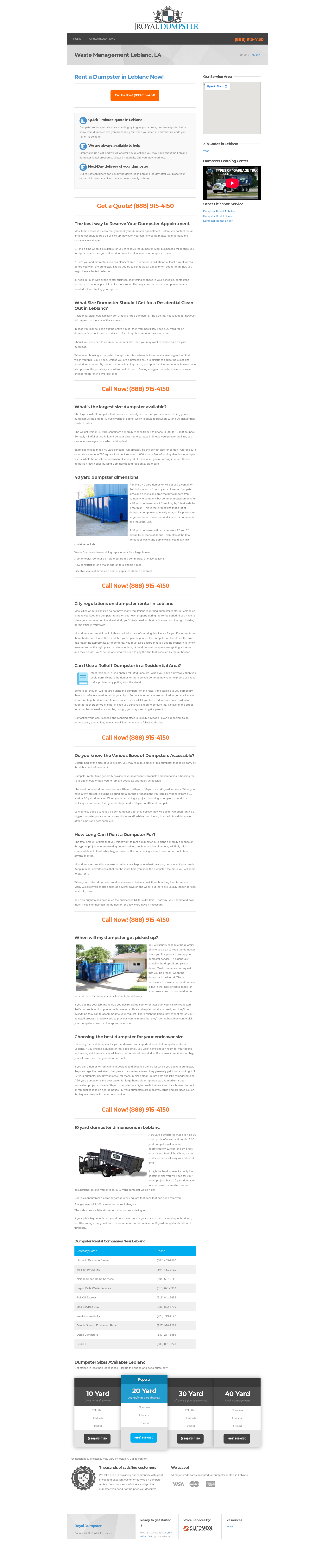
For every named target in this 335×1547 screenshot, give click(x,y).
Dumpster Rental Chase (218, 216)
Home (77, 38)
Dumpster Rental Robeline (219, 211)
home (243, 55)
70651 (207, 151)
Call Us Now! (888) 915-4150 (135, 95)
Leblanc (255, 55)
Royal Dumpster (88, 1526)
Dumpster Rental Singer (218, 220)
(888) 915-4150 (249, 39)
